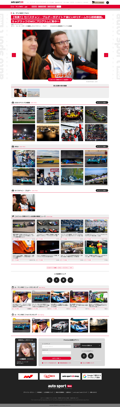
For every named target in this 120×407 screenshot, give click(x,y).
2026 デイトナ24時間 (52, 267)
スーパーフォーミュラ (41, 2)
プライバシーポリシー (29, 392)
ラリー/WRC (66, 2)
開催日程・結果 (42, 6)
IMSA (60, 267)
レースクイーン (79, 2)
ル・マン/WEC (50, 2)
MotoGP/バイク (58, 2)
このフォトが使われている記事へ (59, 80)
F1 (28, 2)
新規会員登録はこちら (65, 363)
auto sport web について (80, 392)
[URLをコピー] (70, 280)
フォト (58, 6)
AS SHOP (86, 2)
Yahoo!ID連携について (88, 363)
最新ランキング (51, 6)
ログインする (55, 358)
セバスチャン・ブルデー (68, 267)
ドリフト (72, 2)
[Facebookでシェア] (56, 280)
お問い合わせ (93, 392)
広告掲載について (48, 392)
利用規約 (39, 392)
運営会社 (68, 392)
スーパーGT (32, 2)
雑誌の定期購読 (60, 392)
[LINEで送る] (63, 280)
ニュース (34, 6)
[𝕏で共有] (49, 280)
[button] (106, 55)
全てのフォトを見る (101, 102)
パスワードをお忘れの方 (50, 363)
